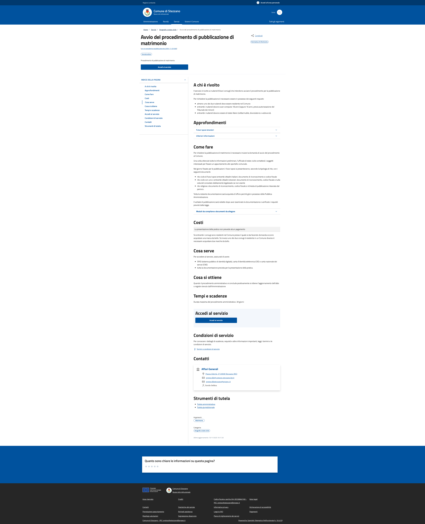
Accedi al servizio (164, 67)
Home (145, 29)
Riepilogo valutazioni (150, 516)
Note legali (253, 499)
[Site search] (279, 12)
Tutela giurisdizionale (206, 407)
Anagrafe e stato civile (167, 29)
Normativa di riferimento (259, 41)
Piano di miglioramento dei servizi (226, 516)
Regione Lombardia (149, 3)
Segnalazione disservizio (187, 516)
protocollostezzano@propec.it (218, 382)
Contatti (146, 507)
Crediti (180, 499)
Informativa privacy (221, 507)
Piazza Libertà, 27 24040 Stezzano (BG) (221, 374)
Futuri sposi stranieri (205, 129)
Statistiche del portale (186, 507)
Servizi (153, 29)
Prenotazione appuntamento (153, 511)
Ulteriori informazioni (205, 135)
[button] (268, 2)
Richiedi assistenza (185, 511)
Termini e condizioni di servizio (208, 349)
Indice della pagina (150, 79)
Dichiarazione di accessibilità (260, 507)
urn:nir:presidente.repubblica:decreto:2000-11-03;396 (159, 48)
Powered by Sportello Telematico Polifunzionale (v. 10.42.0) (260, 520)
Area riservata (148, 499)
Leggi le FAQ (218, 511)
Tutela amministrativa (206, 404)
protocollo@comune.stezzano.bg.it (220, 378)
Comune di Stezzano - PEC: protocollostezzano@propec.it (164, 520)
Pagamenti (253, 511)
